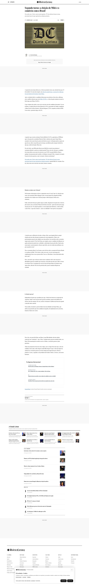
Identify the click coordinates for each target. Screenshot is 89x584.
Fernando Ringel (27, 389)
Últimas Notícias (23, 557)
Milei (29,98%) (43, 99)
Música (46, 561)
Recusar (64, 580)
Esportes (34, 557)
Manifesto (9, 564)
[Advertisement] (44, 77)
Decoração (60, 566)
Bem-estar (60, 564)
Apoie (80, 2)
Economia (22, 562)
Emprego (21, 564)
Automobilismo (35, 559)
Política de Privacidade (11, 572)
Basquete (34, 561)
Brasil (21, 559)
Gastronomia (60, 559)
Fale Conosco (10, 562)
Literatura (47, 566)
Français (72, 562)
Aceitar (70, 580)
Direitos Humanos (23, 561)
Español (72, 561)
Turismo (59, 561)
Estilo (59, 557)
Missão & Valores (10, 568)
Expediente (9, 561)
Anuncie (8, 557)
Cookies (24, 577)
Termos (29, 577)
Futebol (34, 562)
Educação (22, 566)
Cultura (46, 557)
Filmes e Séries (48, 562)
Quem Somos (9, 570)
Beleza (59, 562)
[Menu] (8, 2)
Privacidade (19, 577)
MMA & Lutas (35, 566)
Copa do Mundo (36, 564)
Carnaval (47, 559)
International (73, 559)
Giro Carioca (47, 564)
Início (72, 557)
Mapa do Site (9, 566)
